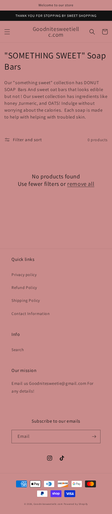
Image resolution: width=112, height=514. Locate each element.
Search (17, 349)
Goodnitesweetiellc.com (48, 503)
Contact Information (30, 313)
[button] (7, 31)
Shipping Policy (25, 300)
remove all (80, 184)
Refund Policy (24, 287)
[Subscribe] (94, 436)
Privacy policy (23, 274)
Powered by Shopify (76, 503)
